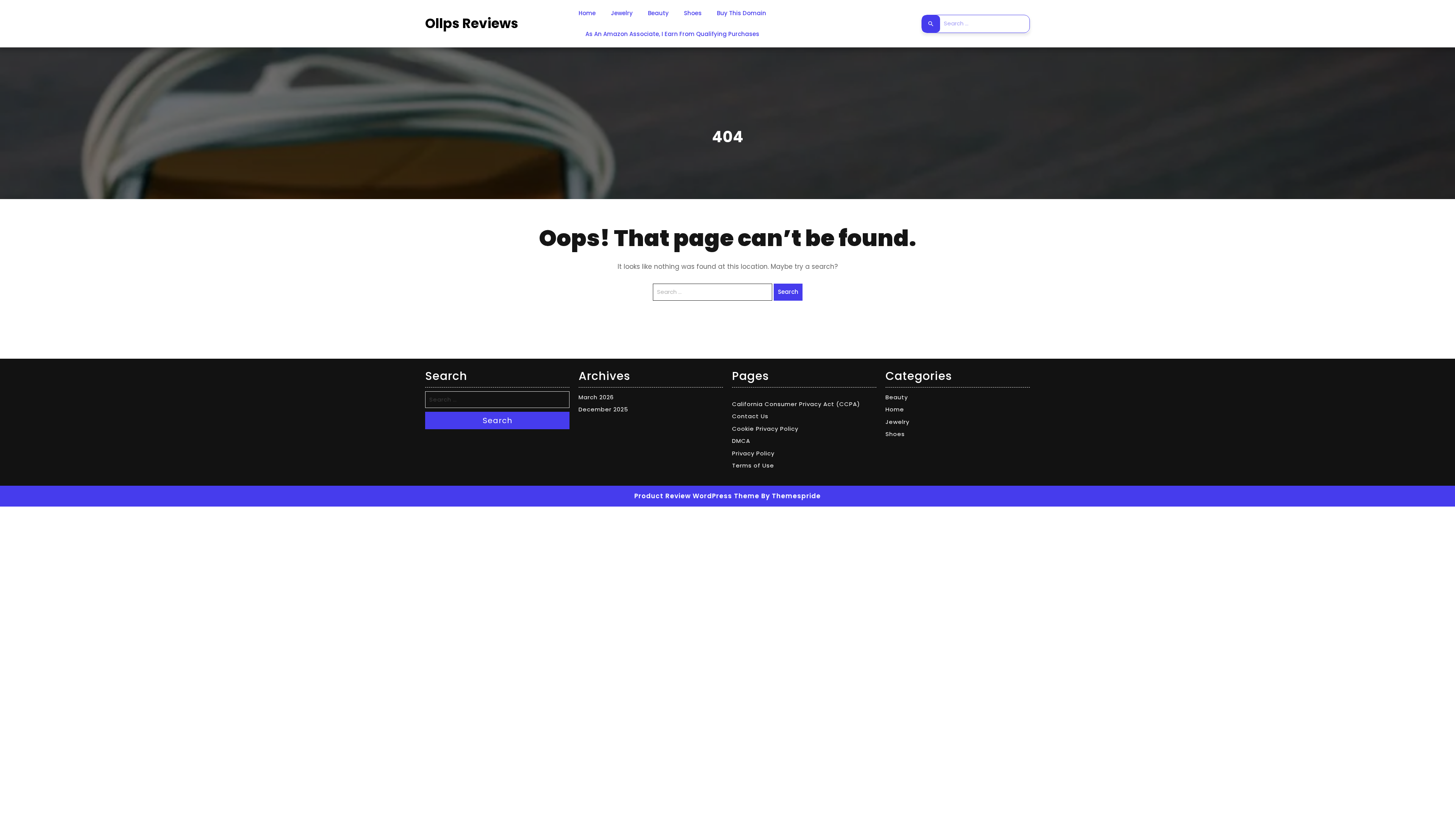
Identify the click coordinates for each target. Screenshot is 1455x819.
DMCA (741, 441)
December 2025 (603, 409)
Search (931, 24)
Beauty (658, 13)
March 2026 (596, 397)
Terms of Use (753, 465)
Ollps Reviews (471, 23)
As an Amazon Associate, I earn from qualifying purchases (672, 34)
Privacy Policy (753, 453)
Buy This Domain (741, 13)
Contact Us (750, 416)
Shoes (693, 13)
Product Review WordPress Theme (696, 495)
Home (587, 13)
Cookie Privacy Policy (765, 429)
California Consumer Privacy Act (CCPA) (796, 404)
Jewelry (622, 13)
